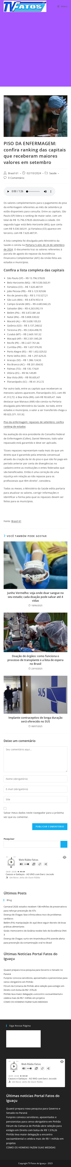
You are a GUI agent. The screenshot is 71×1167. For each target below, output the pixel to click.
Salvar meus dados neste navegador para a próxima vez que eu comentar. (34, 815)
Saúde (53, 173)
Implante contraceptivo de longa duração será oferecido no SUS (35, 719)
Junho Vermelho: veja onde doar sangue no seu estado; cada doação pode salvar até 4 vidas (35, 596)
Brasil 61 (13, 173)
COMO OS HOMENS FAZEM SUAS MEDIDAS (26, 1001)
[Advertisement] (35, 49)
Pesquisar (9, 838)
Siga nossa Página (20, 1025)
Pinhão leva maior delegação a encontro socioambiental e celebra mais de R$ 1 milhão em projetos (35, 1139)
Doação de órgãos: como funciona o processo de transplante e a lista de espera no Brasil (35, 660)
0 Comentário (16, 177)
